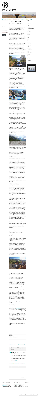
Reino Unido (29, 52)
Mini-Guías (29, 48)
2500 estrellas (4, 385)
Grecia (29, 36)
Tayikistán (29, 58)
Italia (28, 37)
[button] (29, 69)
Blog (31, 19)
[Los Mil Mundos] (19, 15)
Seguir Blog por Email (4, 24)
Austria (29, 27)
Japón (28, 39)
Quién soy (3, 19)
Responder (13, 353)
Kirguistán (29, 40)
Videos (27, 19)
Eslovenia (29, 31)
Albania (10, 24)
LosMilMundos (18, 23)
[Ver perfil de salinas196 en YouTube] (29, 20)
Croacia (29, 30)
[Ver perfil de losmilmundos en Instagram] (28, 20)
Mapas (22, 19)
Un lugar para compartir (22, 344)
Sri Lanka (29, 57)
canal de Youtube (28, 385)
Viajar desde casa (16, 19)
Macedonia (29, 43)
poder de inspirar (18, 308)
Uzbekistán (29, 60)
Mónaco (29, 46)
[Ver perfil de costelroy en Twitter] (27, 20)
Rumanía (29, 54)
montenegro (29, 49)
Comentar (22, 377)
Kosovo (29, 42)
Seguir (4, 35)
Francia (29, 34)
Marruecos (29, 45)
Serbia (29, 55)
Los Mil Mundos (9, 10)
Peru (28, 51)
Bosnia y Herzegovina (31, 28)
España (29, 33)
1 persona (16, 360)
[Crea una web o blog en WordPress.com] (2, 393)
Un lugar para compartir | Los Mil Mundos (18, 363)
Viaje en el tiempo (12, 344)
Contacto (9, 19)
